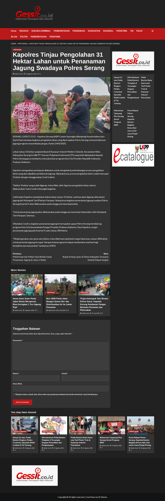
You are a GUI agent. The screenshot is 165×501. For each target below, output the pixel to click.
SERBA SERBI (104, 431)
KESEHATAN (94, 31)
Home (13, 31)
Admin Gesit (19, 74)
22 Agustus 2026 (30, 448)
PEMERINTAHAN (62, 31)
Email (65, 373)
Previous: (32, 257)
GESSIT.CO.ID (29, 136)
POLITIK (24, 37)
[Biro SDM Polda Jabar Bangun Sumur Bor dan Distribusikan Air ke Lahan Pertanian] (60, 284)
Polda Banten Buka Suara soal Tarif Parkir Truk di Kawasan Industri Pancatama (146, 87)
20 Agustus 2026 (146, 448)
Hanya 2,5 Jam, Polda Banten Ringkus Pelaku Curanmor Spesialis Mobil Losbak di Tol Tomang (119, 90)
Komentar (18, 340)
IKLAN (14, 37)
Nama (16, 373)
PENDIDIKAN (79, 31)
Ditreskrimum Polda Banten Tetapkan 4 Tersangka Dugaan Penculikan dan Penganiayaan (133, 87)
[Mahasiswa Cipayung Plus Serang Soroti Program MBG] (111, 425)
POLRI (139, 31)
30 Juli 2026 (61, 310)
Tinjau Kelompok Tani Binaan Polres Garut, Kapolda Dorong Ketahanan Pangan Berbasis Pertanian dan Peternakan (94, 304)
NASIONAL (108, 31)
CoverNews (90, 497)
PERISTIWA (121, 31)
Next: (85, 257)
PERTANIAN (17, 49)
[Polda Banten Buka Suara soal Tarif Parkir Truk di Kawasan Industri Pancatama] (82, 425)
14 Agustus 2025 (31, 74)
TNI (131, 31)
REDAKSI (23, 31)
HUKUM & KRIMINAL (41, 31)
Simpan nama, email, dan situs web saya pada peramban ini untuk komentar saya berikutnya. (56, 394)
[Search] (152, 31)
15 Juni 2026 (95, 313)
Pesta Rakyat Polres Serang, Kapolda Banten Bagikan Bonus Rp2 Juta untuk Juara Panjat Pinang (132, 123)
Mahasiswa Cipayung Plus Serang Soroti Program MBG (119, 117)
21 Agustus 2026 (59, 448)
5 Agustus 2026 (29, 310)
